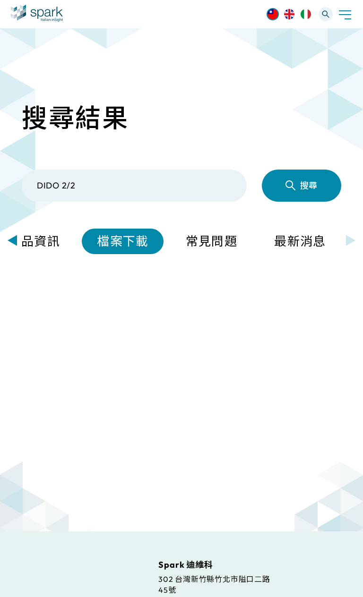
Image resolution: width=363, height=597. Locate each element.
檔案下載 (122, 241)
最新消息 (300, 241)
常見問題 (211, 241)
